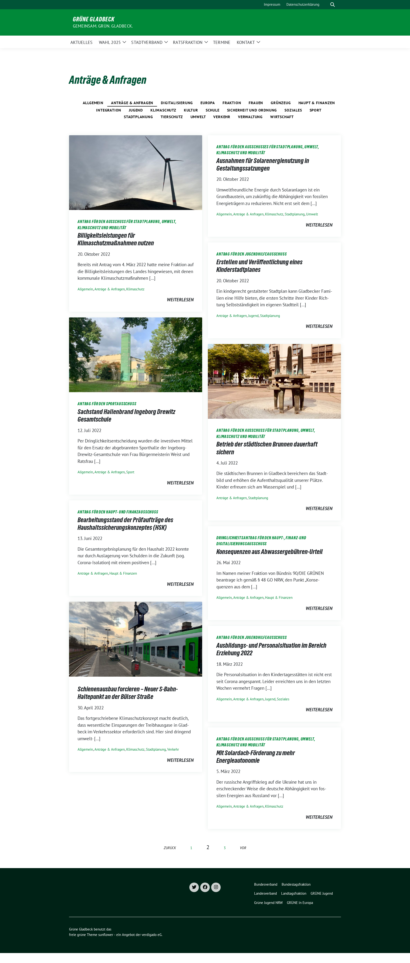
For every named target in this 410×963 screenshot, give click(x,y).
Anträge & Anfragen (132, 102)
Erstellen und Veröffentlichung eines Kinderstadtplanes (259, 265)
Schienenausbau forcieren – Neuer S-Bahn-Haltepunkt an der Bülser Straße (128, 692)
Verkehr (221, 116)
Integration (108, 110)
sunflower (105, 934)
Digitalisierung (177, 102)
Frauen (256, 102)
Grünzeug (281, 102)
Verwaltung (250, 116)
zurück (170, 848)
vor (243, 848)
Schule (212, 110)
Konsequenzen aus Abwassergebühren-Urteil (269, 551)
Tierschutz (172, 116)
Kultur (191, 110)
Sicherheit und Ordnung (252, 110)
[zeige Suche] (332, 4)
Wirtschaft (282, 116)
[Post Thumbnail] (135, 172)
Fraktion (232, 102)
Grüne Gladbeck (93, 19)
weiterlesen (180, 299)
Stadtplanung (138, 116)
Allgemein (93, 102)
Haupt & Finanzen (316, 102)
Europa (207, 102)
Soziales (293, 110)
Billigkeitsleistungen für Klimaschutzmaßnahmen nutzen (116, 239)
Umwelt (198, 116)
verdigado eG (152, 934)
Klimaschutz (163, 110)
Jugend (136, 110)
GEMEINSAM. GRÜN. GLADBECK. (103, 26)
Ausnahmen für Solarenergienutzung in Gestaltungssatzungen (262, 164)
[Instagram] (216, 887)
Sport (315, 110)
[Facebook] (205, 887)
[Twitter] (194, 887)
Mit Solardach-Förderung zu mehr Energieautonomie (255, 756)
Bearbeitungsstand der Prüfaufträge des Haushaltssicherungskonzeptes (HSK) (125, 523)
